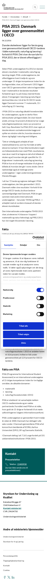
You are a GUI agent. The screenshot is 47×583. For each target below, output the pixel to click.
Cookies (6, 570)
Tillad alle (23, 326)
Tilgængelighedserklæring (13, 561)
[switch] (40, 298)
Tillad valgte (23, 334)
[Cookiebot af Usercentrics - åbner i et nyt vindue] (33, 237)
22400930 (22, 464)
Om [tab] (38, 245)
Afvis (23, 343)
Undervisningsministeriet (13, 537)
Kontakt (6, 565)
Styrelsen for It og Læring (13, 541)
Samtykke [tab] (8, 245)
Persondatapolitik (10, 556)
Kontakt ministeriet (12, 508)
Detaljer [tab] (23, 245)
